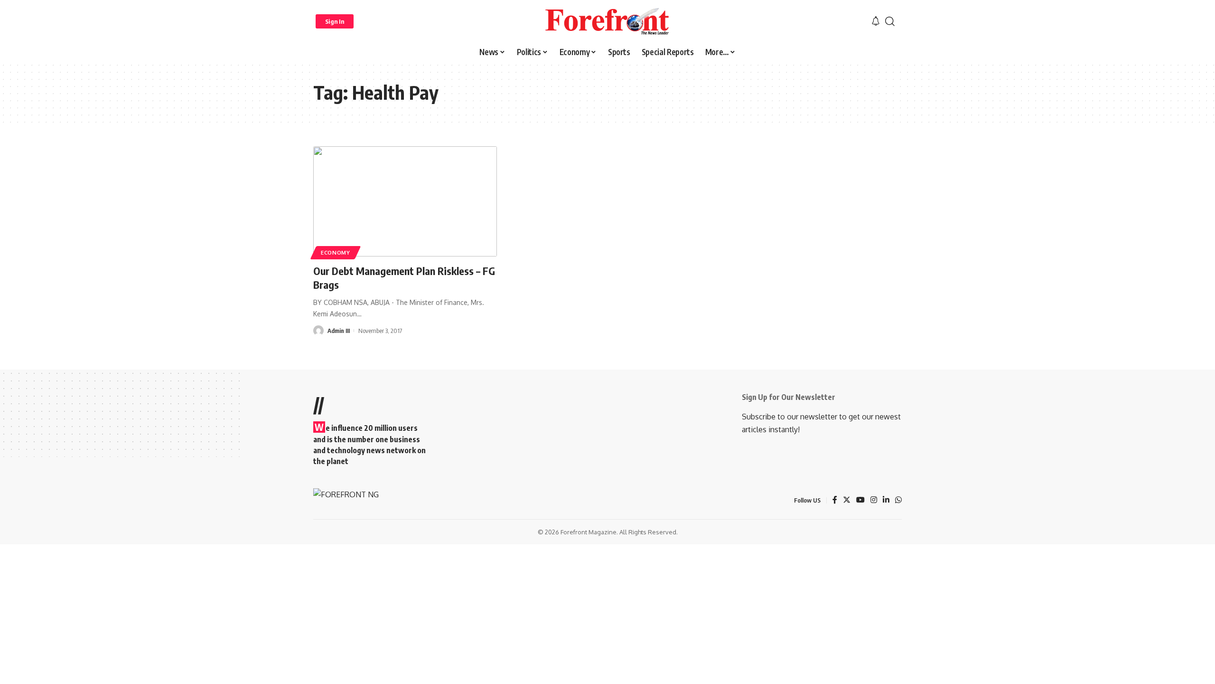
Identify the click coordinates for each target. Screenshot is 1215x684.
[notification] (875, 21)
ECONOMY (335, 252)
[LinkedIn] (886, 500)
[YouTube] (860, 500)
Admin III (338, 330)
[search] (890, 21)
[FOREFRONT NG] (607, 21)
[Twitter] (846, 500)
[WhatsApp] (898, 500)
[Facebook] (834, 500)
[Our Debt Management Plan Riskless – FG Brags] (405, 201)
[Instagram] (873, 500)
